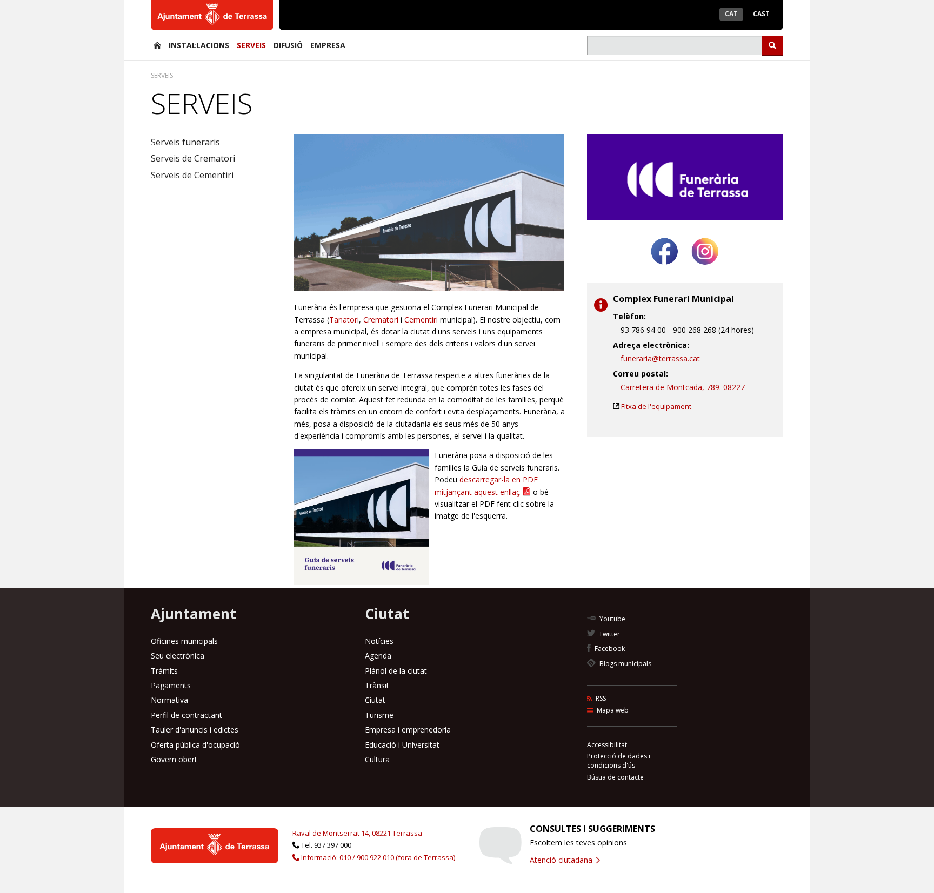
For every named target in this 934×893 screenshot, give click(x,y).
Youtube (611, 618)
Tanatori (344, 319)
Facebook (609, 648)
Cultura (377, 759)
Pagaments (171, 685)
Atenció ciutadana (562, 860)
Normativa (169, 700)
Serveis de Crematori (193, 158)
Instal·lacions (199, 45)
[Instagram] (705, 269)
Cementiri (422, 319)
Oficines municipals (184, 641)
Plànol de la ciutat (396, 671)
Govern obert (174, 759)
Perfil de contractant (186, 715)
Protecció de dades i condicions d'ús (618, 760)
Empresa (327, 45)
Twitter (608, 634)
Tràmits (164, 671)
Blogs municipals (624, 663)
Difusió (288, 45)
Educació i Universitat (402, 745)
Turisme (379, 715)
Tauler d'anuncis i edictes (194, 729)
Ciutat (375, 700)
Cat (731, 13)
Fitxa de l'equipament (656, 406)
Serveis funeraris (185, 142)
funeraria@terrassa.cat (660, 358)
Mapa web (612, 710)
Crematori (380, 319)
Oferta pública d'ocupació (195, 745)
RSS (600, 698)
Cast (761, 13)
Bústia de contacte (615, 777)
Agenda (378, 655)
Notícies (379, 641)
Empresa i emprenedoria (408, 729)
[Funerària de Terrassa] (157, 45)
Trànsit (377, 685)
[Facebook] (664, 269)
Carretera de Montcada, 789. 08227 (683, 387)
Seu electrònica (177, 655)
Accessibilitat (607, 744)
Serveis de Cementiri (192, 175)
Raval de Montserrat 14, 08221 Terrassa (357, 833)
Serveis (251, 45)
